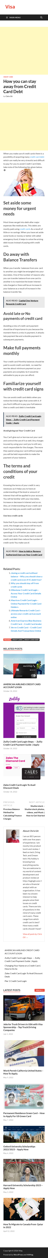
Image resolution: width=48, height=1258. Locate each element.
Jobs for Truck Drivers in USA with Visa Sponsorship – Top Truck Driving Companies (23, 1027)
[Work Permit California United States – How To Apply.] (24, 1053)
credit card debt (36, 157)
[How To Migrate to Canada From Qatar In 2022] (24, 1209)
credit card (17, 640)
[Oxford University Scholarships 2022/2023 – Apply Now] (24, 1134)
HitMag (30, 1254)
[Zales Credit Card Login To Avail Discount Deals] (24, 768)
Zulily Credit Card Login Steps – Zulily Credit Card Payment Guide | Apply (22, 743)
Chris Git (9, 96)
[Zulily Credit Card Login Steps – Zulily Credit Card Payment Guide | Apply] (24, 718)
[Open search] (41, 17)
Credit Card (8, 77)
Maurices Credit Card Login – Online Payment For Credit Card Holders (26, 603)
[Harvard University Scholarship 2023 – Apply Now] (24, 1170)
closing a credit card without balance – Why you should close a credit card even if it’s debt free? (26, 576)
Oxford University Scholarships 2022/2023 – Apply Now (19, 1148)
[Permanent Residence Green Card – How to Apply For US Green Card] (24, 1096)
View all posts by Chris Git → (32, 935)
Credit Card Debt (31, 640)
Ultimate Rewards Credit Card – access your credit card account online (26, 613)
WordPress (18, 1254)
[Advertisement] (24, 51)
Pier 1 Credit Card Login (16, 981)
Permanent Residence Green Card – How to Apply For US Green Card (24, 1114)
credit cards (24, 229)
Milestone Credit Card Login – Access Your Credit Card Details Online (26, 593)
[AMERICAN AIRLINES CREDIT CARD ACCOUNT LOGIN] (24, 668)
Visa (10, 6)
